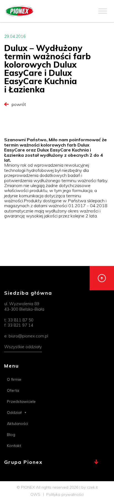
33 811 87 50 (20, 320)
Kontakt (14, 445)
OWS (35, 494)
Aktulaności (17, 423)
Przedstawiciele (21, 401)
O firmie (14, 379)
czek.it (92, 487)
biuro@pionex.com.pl (28, 336)
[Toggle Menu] (102, 11)
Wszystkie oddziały (23, 346)
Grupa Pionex (23, 462)
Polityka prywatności (65, 494)
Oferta (13, 390)
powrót (19, 104)
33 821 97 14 (20, 325)
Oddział (14, 412)
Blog (11, 434)
